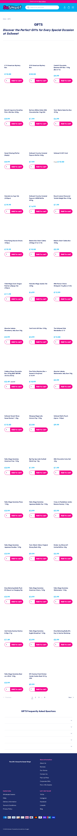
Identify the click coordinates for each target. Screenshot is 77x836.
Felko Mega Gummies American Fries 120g (12, 460)
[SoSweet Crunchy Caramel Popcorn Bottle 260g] (38, 141)
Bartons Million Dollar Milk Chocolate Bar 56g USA (38, 111)
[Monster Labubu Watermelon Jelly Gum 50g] (63, 359)
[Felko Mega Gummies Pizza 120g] (14, 490)
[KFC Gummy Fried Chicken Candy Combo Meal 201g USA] (38, 662)
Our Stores (43, 770)
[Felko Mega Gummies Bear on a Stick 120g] (14, 662)
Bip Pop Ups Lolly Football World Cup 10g (37, 460)
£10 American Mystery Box (12, 66)
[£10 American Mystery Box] (14, 53)
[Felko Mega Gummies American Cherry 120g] (38, 576)
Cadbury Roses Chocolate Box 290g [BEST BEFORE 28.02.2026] (13, 373)
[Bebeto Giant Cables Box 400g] (63, 229)
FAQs (4, 798)
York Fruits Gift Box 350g (38, 328)
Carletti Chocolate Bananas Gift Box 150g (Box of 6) (62, 68)
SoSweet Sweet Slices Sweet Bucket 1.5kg (12, 417)
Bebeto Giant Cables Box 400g (62, 242)
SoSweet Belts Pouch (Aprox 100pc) (61, 417)
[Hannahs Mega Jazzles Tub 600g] (38, 272)
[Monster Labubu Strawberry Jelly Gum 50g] (14, 316)
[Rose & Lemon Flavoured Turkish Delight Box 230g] (63, 184)
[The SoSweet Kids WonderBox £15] (63, 316)
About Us (43, 763)
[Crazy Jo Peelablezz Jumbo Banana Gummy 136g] (63, 490)
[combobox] (42, 7)
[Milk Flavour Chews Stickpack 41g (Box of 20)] (63, 272)
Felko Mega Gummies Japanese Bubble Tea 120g (38, 503)
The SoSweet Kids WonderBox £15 (60, 329)
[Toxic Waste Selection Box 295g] (63, 98)
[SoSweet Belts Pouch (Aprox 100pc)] (63, 404)
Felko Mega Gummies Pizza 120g (14, 503)
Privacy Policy (7, 809)
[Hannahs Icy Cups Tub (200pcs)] (14, 184)
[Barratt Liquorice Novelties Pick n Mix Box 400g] (14, 98)
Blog (41, 809)
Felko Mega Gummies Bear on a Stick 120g (13, 675)
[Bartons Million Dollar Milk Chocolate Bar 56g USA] (38, 98)
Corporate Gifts (45, 781)
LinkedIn (43, 805)
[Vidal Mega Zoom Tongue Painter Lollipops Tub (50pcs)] (14, 272)
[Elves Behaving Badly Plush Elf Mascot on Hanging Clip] (14, 576)
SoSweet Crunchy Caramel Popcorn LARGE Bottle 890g (38, 198)
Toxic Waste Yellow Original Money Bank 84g (38, 546)
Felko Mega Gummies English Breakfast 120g (37, 632)
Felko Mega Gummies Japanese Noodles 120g (13, 546)
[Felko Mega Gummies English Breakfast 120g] (38, 619)
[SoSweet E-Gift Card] (63, 141)
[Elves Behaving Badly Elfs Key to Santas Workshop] (63, 619)
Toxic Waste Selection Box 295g (63, 111)
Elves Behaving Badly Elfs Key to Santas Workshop (62, 632)
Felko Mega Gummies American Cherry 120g (37, 589)
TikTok (42, 794)
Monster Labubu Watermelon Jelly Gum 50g (63, 372)
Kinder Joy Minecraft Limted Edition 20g (61, 546)
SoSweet (9, 829)
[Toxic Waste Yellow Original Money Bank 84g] (38, 533)
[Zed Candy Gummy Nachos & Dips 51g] (14, 619)
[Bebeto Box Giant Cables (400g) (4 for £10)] (38, 229)
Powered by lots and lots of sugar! (20, 829)
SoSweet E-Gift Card (61, 153)
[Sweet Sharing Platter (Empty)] (14, 141)
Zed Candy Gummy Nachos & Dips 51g (14, 632)
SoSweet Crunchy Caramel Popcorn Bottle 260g (38, 154)
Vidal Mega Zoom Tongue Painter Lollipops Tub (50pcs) (13, 286)
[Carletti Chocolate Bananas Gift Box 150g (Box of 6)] (63, 53)
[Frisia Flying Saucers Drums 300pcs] (14, 229)
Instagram (43, 798)
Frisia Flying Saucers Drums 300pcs (14, 242)
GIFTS (9, 19)
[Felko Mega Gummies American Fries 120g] (14, 447)
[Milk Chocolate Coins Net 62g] (63, 447)
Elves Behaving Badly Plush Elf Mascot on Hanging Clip (14, 589)
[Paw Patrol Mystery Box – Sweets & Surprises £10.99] (38, 359)
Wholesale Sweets (9, 794)
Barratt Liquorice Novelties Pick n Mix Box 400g (14, 111)
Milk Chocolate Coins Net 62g (62, 460)
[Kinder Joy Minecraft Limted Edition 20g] (63, 533)
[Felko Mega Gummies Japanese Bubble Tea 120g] (38, 490)
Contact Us (44, 774)
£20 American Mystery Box (37, 66)
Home (4, 19)
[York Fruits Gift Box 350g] (38, 316)
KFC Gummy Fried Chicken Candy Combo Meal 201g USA (38, 676)
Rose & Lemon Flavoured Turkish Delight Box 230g (62, 197)
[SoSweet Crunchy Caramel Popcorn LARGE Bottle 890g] (38, 184)
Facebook (43, 802)
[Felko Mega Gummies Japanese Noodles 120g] (14, 533)
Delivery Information (9, 802)
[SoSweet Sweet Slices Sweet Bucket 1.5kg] (14, 404)
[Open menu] (73, 7)
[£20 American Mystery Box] (38, 53)
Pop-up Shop (44, 778)
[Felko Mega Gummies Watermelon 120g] (63, 576)
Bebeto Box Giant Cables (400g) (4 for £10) (37, 242)
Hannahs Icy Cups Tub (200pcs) (12, 197)
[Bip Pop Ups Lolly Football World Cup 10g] (38, 447)
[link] (17, 697)
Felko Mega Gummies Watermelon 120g (61, 589)
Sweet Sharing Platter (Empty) (12, 154)
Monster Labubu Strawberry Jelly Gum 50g (13, 329)
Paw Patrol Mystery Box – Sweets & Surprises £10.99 (38, 373)
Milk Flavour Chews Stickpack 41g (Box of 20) (63, 285)
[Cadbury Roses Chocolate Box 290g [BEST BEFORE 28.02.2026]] (14, 359)
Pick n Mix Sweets (46, 785)
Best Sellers (42, 1)
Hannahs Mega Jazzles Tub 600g (38, 285)
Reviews (42, 767)
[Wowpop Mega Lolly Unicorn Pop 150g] (38, 404)
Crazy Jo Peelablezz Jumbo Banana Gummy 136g (63, 503)
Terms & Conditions (9, 805)
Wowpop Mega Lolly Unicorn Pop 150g (36, 417)
